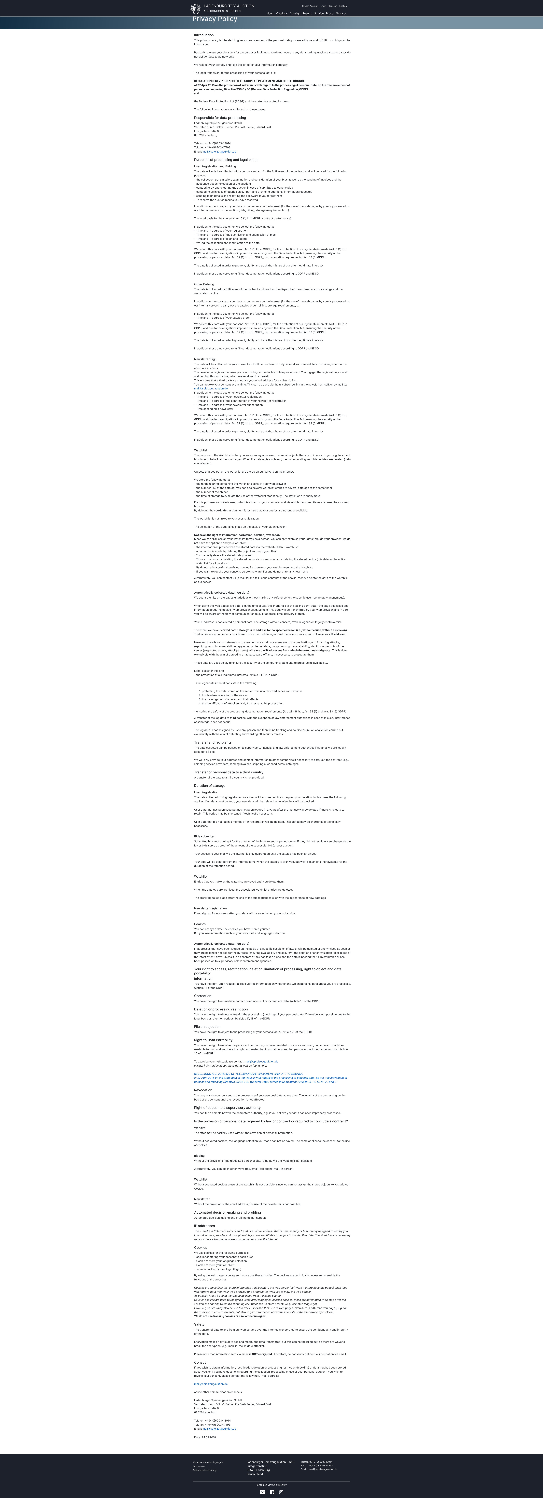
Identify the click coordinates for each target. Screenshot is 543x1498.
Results (307, 13)
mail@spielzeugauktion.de (219, 151)
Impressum (199, 1466)
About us (341, 13)
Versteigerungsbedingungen (208, 1462)
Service (319, 13)
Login (323, 6)
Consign (295, 13)
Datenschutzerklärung (204, 1470)
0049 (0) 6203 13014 (320, 1461)
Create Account (310, 6)
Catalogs (282, 13)
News (270, 13)
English (343, 6)
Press (329, 13)
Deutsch (332, 6)
